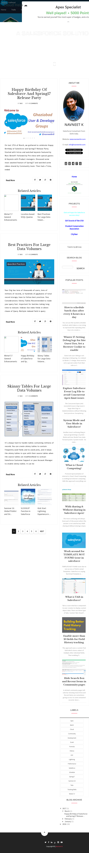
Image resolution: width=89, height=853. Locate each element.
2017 (64, 808)
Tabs (71, 785)
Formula (72, 747)
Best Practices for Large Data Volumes (29, 247)
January (68, 821)
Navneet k (59, 846)
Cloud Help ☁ (15, 4)
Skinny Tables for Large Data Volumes (29, 388)
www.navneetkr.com (78, 139)
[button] (6, 122)
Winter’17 (72, 794)
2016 (64, 824)
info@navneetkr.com (77, 144)
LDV (72, 755)
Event (72, 742)
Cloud (72, 729)
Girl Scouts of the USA (74, 220)
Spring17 (72, 777)
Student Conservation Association (74, 227)
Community (72, 734)
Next (42, 531)
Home (74, 176)
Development (72, 738)
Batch (72, 725)
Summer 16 (71, 781)
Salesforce (72, 768)
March (67, 811)
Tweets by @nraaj (74, 247)
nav (21, 103)
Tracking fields (72, 790)
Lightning (72, 759)
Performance (72, 764)
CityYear (74, 234)
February (68, 819)
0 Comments (33, 103)
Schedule (72, 772)
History (72, 751)
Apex (71, 721)
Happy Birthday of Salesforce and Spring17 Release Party (29, 93)
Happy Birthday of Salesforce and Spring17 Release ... (75, 815)
